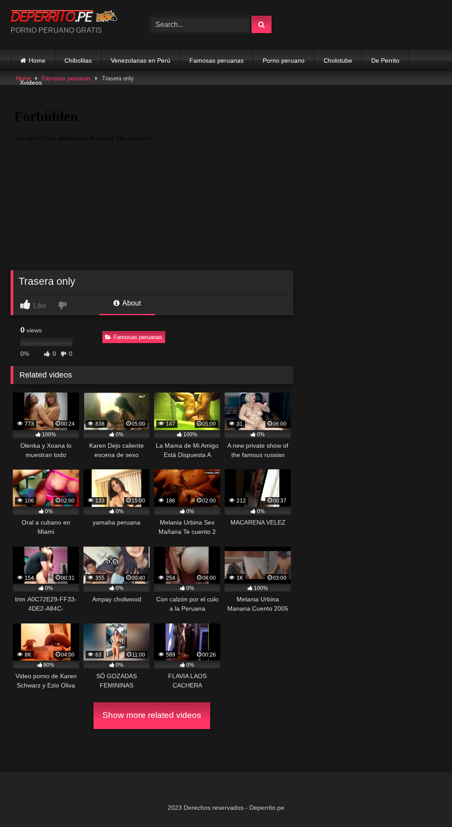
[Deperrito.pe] (70, 17)
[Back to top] (424, 800)
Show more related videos (151, 715)
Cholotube (338, 60)
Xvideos (31, 82)
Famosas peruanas (216, 60)
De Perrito (385, 60)
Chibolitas (78, 60)
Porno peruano (284, 60)
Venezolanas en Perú (140, 60)
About (131, 303)
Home (37, 60)
